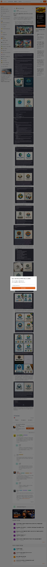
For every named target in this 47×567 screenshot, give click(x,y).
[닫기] (35, 278)
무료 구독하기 (23, 288)
